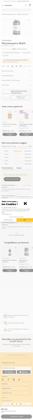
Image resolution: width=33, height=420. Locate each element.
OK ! (25, 220)
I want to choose (8, 220)
